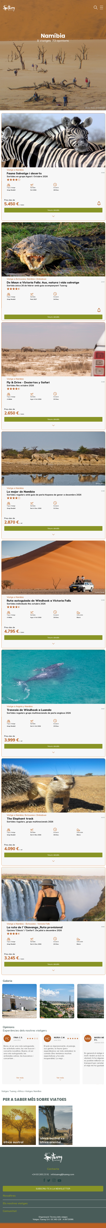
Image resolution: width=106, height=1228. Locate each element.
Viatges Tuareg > (9, 1091)
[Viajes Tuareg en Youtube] (59, 1181)
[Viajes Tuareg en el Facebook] (44, 1181)
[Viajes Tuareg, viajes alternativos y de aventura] (53, 1157)
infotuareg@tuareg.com (62, 1174)
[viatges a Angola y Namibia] (53, 677)
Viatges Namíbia (33, 1091)
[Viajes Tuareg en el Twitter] (48, 1181)
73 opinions (60, 40)
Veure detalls (53, 210)
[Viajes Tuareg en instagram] (54, 1181)
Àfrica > (21, 1091)
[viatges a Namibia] (53, 349)
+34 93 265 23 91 (40, 1174)
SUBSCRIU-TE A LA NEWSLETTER (53, 1188)
